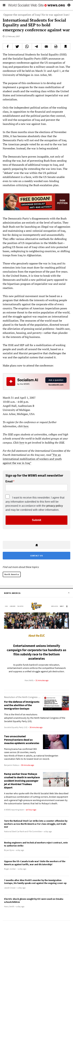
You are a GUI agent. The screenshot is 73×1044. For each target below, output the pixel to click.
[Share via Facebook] (7, 46)
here (25, 426)
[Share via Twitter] (17, 46)
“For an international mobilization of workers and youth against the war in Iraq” (32, 459)
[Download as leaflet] (56, 46)
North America (11, 574)
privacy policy (54, 505)
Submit (36, 520)
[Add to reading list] (65, 46)
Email (9, 481)
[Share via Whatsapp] (27, 46)
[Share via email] (46, 46)
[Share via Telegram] (36, 46)
